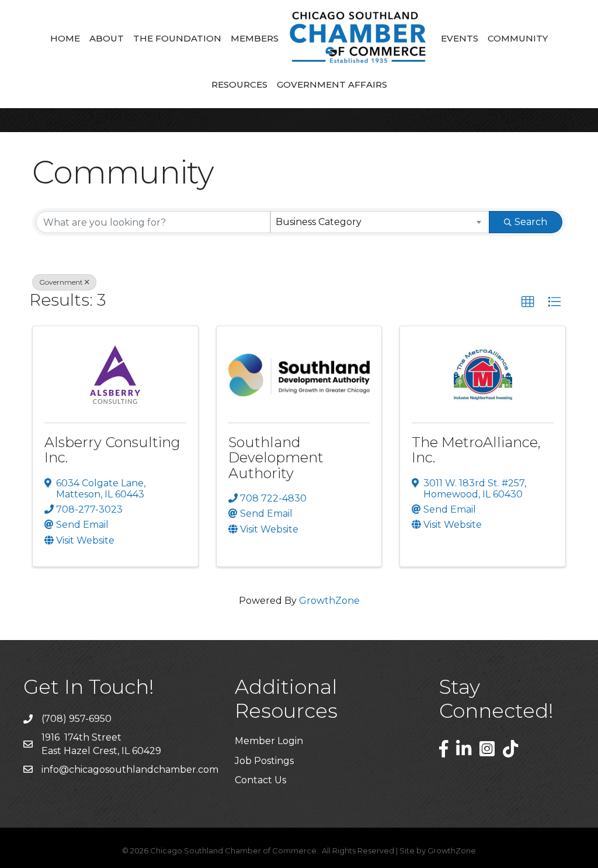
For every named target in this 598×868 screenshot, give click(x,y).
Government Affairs (332, 84)
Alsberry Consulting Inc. (112, 450)
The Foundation (177, 38)
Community (518, 38)
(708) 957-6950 (76, 718)
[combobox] (380, 222)
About (106, 38)
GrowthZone (329, 600)
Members (255, 38)
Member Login (269, 740)
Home (65, 38)
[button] (528, 302)
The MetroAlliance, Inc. (476, 450)
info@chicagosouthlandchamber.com (129, 769)
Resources (239, 84)
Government (61, 282)
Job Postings (264, 760)
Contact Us (260, 780)
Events (459, 38)
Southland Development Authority (276, 458)
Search (530, 221)
